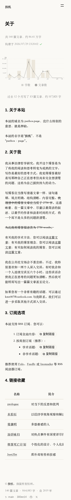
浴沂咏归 (13, 434)
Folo (21, 364)
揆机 (8, 7)
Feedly (31, 364)
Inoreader (46, 364)
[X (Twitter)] (37, 497)
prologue (13, 404)
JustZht (12, 454)
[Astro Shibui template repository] (31, 497)
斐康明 (12, 424)
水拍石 (12, 414)
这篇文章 (14, 252)
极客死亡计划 (16, 444)
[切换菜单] (62, 5)
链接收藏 (17, 380)
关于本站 (17, 110)
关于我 (15, 152)
